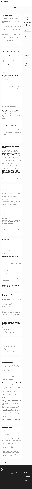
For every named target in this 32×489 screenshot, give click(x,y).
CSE (24, 50)
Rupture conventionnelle (8, 4)
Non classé (12, 240)
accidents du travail (26, 49)
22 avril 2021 (4, 51)
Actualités (29, 4)
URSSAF (26, 4)
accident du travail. (10, 55)
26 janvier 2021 (4, 240)
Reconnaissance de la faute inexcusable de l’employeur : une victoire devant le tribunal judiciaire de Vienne (27, 22)
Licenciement (13, 4)
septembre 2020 (25, 41)
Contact (17, 472)
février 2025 (25, 32)
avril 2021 (25, 36)
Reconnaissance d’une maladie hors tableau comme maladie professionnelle (27, 27)
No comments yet (19, 51)
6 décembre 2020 (7, 341)
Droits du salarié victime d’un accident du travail (27, 24)
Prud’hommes (18, 4)
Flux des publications (26, 63)
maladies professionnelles (12, 51)
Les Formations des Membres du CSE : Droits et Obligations (27, 25)
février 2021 (25, 37)
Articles (17, 471)
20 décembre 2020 (4, 325)
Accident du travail (22, 4)
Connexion (25, 62)
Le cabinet (4, 4)
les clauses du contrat (26, 54)
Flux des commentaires (26, 64)
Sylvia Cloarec (7, 51)
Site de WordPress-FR (26, 65)
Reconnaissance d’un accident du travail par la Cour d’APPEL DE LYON (27, 19)
